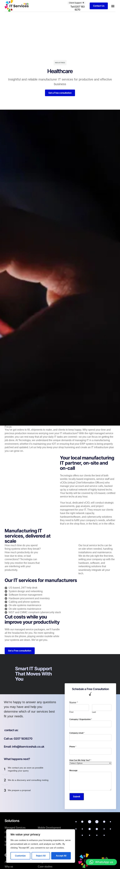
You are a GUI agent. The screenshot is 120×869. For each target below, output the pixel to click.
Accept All (61, 855)
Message (73, 770)
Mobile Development (49, 827)
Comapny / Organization (80, 719)
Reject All (40, 855)
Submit (76, 796)
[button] (112, 5)
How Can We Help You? (80, 760)
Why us (9, 866)
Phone (72, 747)
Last (94, 712)
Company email (77, 733)
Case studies (45, 866)
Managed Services (15, 827)
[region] (40, 846)
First (71, 712)
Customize (20, 855)
